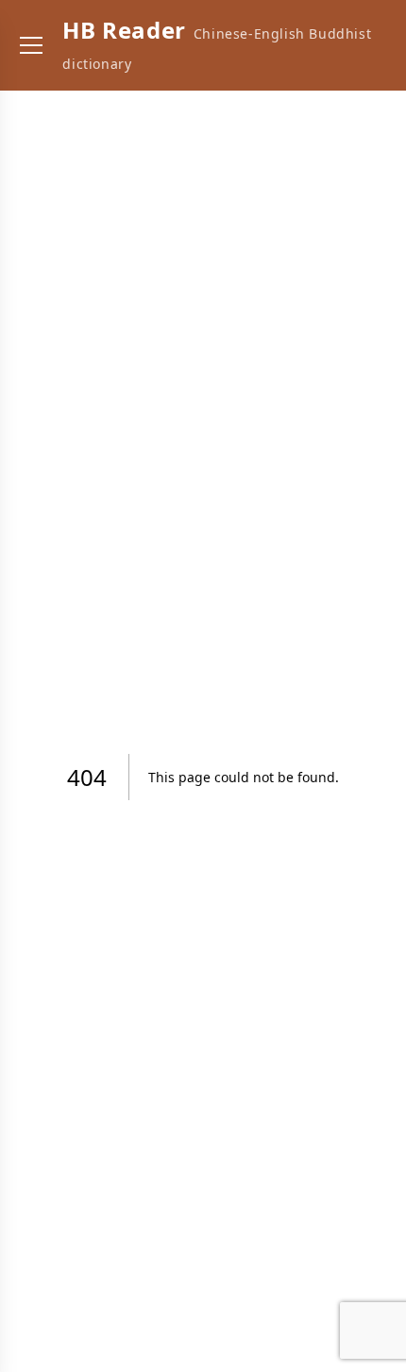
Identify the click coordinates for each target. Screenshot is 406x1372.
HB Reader (123, 29)
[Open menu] (31, 45)
